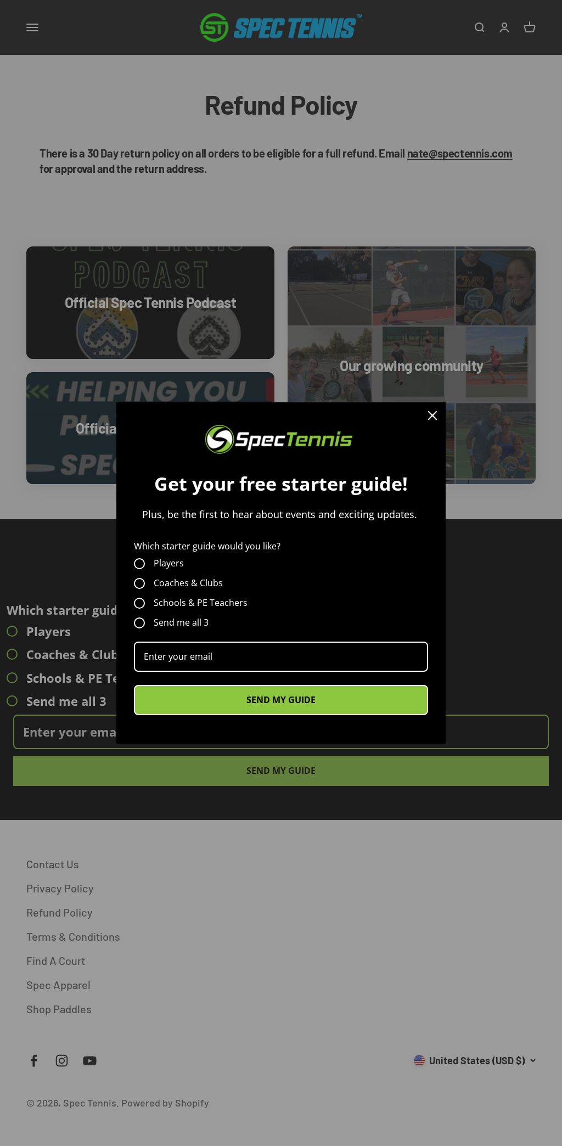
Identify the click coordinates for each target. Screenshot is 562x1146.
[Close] (432, 415)
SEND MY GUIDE (281, 700)
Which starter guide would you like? (207, 546)
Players (169, 563)
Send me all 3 (181, 622)
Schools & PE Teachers (201, 603)
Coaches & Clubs (188, 583)
